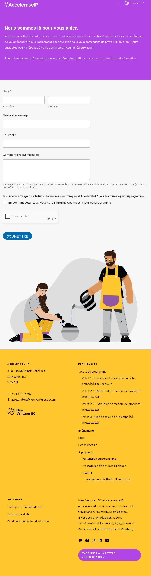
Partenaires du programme (99, 459)
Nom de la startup (15, 115)
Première (8, 106)
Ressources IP (87, 445)
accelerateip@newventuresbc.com (33, 400)
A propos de (86, 452)
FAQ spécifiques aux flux (49, 36)
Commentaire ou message (21, 155)
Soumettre (17, 236)
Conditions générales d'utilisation (28, 521)
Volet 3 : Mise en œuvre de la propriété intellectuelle (107, 420)
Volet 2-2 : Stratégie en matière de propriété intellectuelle (111, 407)
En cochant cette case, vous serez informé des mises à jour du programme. (60, 203)
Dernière (53, 106)
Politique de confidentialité (25, 507)
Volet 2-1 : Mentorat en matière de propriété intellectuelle (111, 394)
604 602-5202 (22, 394)
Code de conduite (18, 514)
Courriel (9, 135)
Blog (81, 438)
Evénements (86, 431)
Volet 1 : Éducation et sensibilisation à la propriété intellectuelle (108, 381)
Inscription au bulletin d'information (108, 480)
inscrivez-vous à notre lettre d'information (109, 59)
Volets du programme (92, 372)
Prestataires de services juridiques (104, 466)
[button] (121, 4)
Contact (87, 473)
